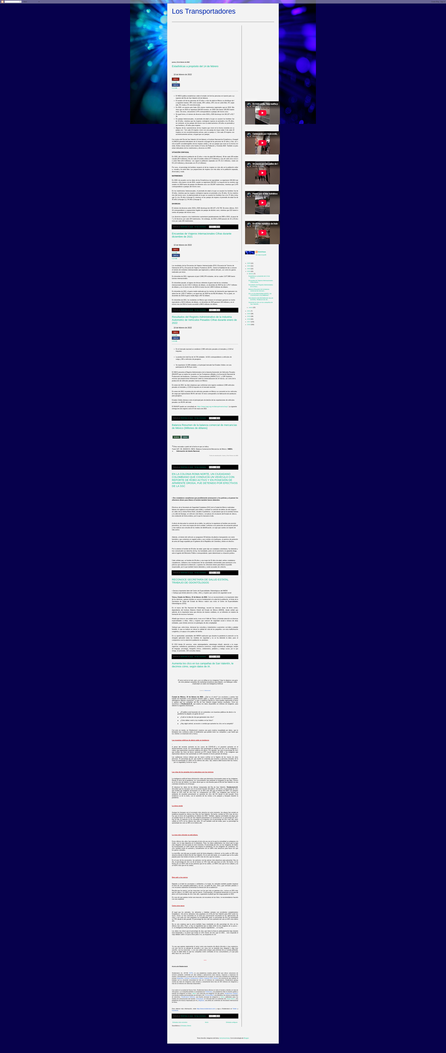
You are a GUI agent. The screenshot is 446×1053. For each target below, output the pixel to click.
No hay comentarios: (201, 226)
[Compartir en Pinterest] (219, 227)
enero (251, 307)
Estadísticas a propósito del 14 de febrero (195, 66)
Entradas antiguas (232, 1022)
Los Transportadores (204, 11)
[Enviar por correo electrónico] (210, 227)
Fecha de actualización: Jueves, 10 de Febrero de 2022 (223, 455)
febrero (251, 274)
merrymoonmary (224, 1038)
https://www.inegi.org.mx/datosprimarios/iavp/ (212, 406)
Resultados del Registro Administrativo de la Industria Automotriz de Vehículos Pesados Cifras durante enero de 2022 (204, 319)
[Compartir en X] (214, 227)
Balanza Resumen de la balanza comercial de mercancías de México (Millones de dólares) (204, 426)
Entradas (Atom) (186, 1026)
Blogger (246, 1038)
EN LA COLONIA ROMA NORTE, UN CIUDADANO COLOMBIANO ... (260, 294)
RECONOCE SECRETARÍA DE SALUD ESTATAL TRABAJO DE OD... (261, 299)
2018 (249, 319)
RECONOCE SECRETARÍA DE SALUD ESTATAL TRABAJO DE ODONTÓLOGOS (200, 581)
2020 (249, 313)
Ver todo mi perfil (261, 255)
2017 (249, 322)
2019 (249, 316)
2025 (249, 263)
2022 (249, 271)
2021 (249, 311)
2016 (249, 324)
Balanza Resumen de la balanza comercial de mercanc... (259, 290)
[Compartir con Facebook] (217, 227)
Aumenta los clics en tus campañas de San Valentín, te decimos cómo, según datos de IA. (202, 665)
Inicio (206, 1022)
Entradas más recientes (179, 1022)
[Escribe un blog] (212, 227)
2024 (249, 266)
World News (262, 252)
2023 (249, 269)
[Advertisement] (205, 41)
